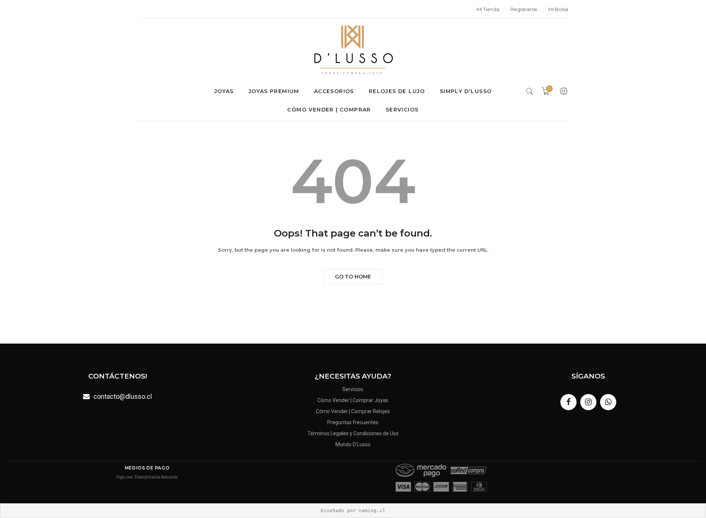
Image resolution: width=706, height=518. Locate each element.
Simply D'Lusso (466, 91)
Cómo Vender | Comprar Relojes (353, 411)
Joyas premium (274, 91)
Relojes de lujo (397, 91)
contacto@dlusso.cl (122, 396)
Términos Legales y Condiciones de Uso (353, 433)
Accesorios (334, 91)
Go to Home (353, 276)
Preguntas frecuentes (352, 422)
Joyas (224, 91)
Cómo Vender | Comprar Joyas (352, 400)
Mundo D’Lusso (353, 444)
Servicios (402, 109)
